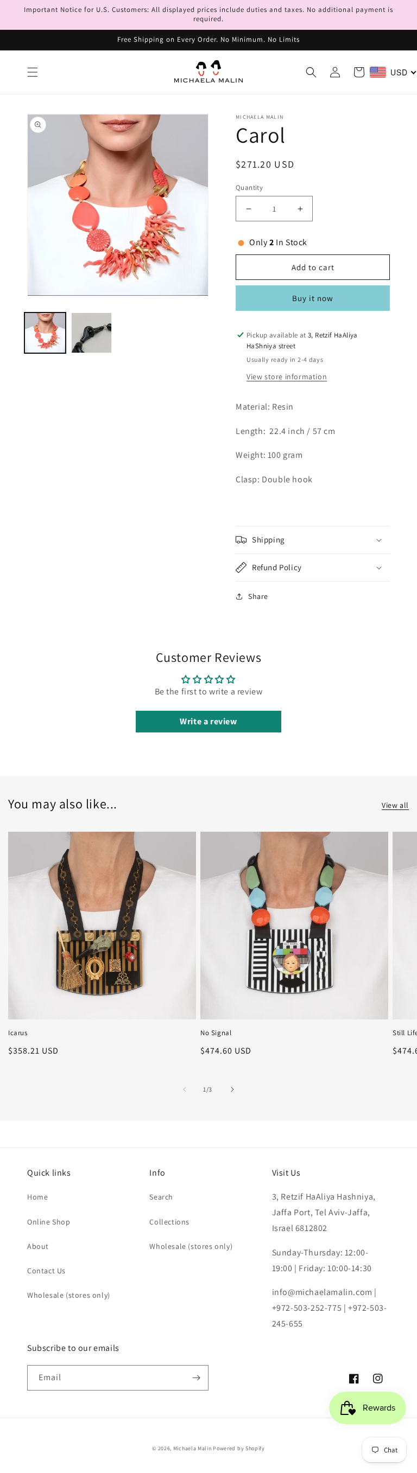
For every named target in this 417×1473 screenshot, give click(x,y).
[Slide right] (232, 1089)
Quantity (249, 187)
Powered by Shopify (239, 1448)
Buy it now (312, 298)
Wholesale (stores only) (68, 1295)
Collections (169, 1222)
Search (161, 1197)
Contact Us (46, 1271)
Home (37, 1197)
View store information (287, 376)
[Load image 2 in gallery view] (91, 333)
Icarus (18, 1033)
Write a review (208, 721)
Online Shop (49, 1222)
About (38, 1246)
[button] (33, 72)
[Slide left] (185, 1089)
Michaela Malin (192, 1448)
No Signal (215, 1033)
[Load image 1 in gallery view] (45, 333)
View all (395, 805)
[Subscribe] (196, 1378)
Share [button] (258, 596)
